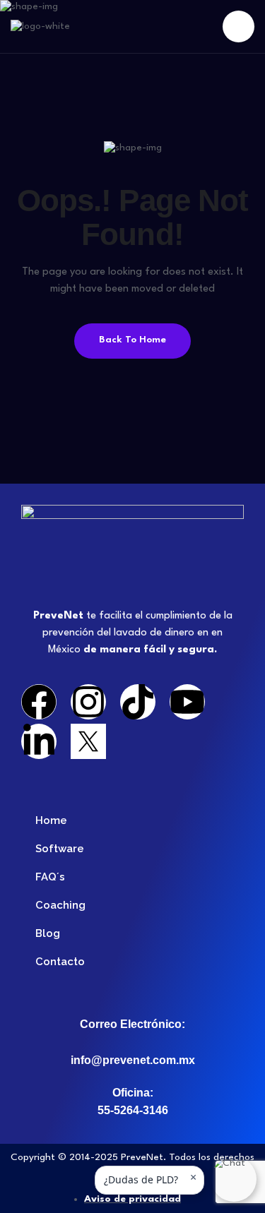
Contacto (60, 961)
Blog (47, 933)
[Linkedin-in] (39, 741)
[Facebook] (39, 701)
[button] (234, 1179)
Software (59, 848)
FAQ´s (50, 877)
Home (51, 820)
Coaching (60, 905)
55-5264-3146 (133, 1110)
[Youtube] (187, 701)
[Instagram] (88, 701)
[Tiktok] (137, 701)
